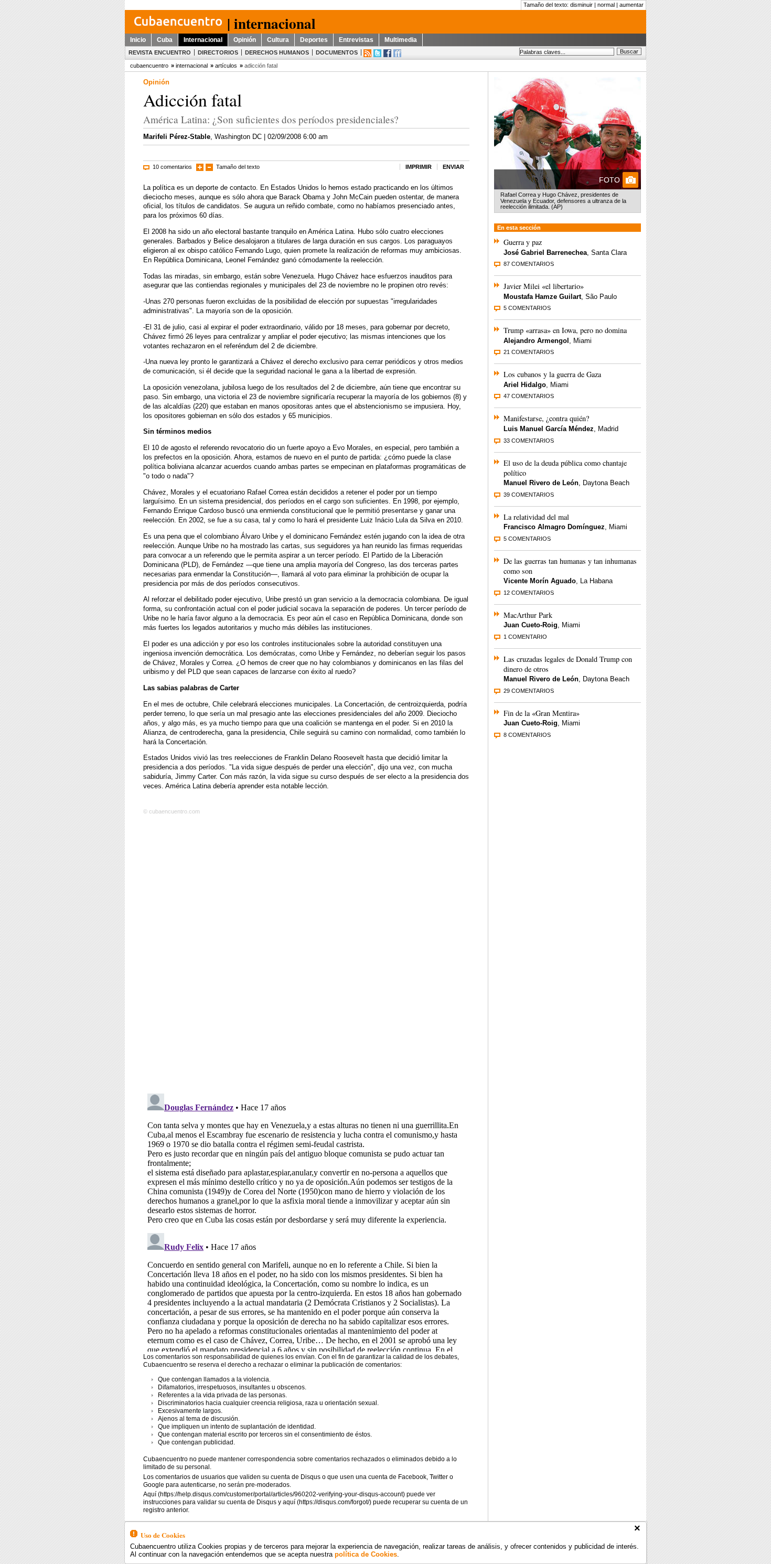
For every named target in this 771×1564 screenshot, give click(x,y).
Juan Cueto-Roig (531, 625)
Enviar (453, 167)
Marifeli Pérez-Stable (176, 137)
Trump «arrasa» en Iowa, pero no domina (565, 330)
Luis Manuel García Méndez (549, 429)
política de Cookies (366, 1554)
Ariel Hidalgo (525, 385)
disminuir (581, 5)
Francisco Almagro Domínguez (554, 527)
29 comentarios (529, 691)
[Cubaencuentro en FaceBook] (387, 53)
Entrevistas (356, 40)
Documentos (337, 52)
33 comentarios (529, 440)
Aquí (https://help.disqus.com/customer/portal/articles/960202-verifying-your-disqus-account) (274, 1494)
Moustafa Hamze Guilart (542, 297)
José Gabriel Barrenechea (545, 252)
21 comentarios (529, 352)
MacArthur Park (528, 615)
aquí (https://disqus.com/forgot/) (327, 1502)
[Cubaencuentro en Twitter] (377, 53)
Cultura (278, 40)
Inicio (138, 40)
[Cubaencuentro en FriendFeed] (397, 53)
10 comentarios (172, 167)
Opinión (244, 40)
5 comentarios (527, 308)
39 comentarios (529, 494)
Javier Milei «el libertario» (544, 286)
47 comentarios (529, 396)
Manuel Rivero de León (541, 483)
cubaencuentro (149, 65)
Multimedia (400, 40)
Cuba (165, 40)
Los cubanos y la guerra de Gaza (552, 374)
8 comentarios (527, 735)
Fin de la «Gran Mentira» (542, 713)
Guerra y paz (523, 242)
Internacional (203, 40)
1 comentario (525, 637)
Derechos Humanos (277, 52)
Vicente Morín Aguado (540, 581)
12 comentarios (529, 593)
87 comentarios (529, 264)
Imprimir (418, 167)
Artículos (226, 65)
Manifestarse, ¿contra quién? (546, 418)
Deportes (314, 40)
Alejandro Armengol (536, 341)
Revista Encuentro (159, 52)
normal (606, 5)
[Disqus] (306, 952)
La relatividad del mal (536, 517)
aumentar (631, 5)
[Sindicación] (367, 53)
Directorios (218, 52)
